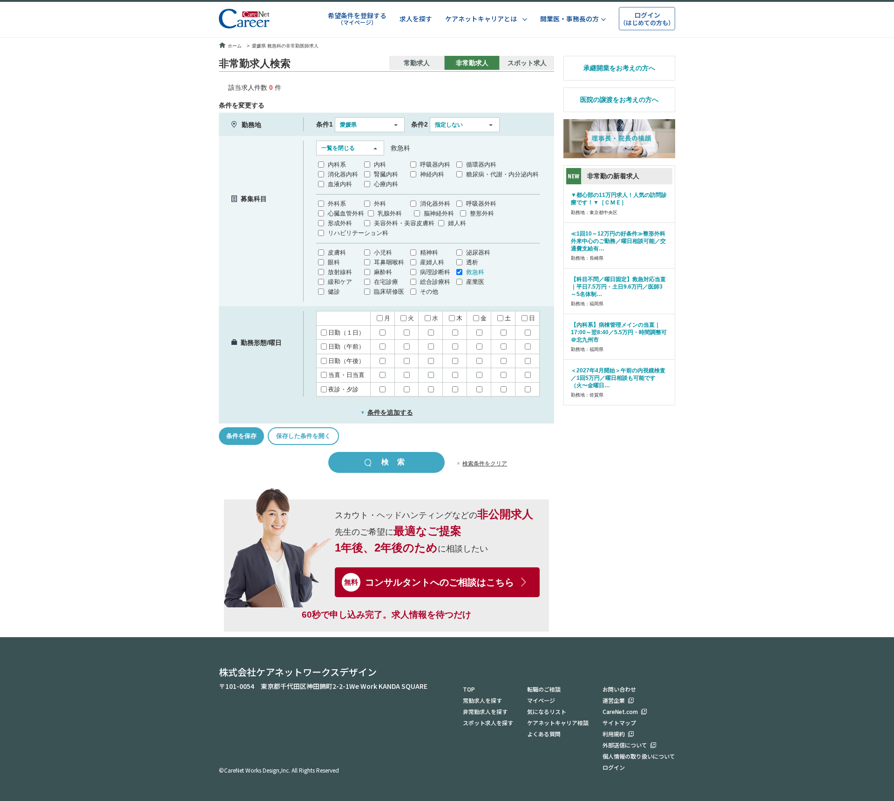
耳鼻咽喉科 (389, 262)
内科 (380, 164)
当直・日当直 (346, 374)
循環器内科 (481, 164)
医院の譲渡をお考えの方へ (619, 99)
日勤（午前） (346, 346)
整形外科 (482, 213)
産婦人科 (432, 262)
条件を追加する (386, 412)
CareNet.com (620, 711)
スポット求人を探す (488, 723)
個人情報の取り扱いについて (639, 756)
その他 (429, 291)
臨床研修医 (389, 291)
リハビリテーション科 (358, 232)
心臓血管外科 (346, 213)
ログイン (614, 767)
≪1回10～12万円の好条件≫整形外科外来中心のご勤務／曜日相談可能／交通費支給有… (618, 241)
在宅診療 (386, 281)
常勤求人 (417, 63)
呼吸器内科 (435, 164)
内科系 (337, 164)
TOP (469, 689)
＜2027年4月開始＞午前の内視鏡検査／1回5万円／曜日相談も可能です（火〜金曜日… (618, 378)
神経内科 (432, 174)
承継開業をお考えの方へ (619, 68)
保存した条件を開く (303, 435)
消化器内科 (343, 174)
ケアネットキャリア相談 (558, 723)
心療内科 (386, 184)
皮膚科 (337, 252)
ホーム (235, 45)
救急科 (475, 272)
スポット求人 (527, 63)
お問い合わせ (619, 689)
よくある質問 (544, 734)
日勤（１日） (346, 332)
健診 (334, 291)
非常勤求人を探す (485, 711)
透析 (472, 262)
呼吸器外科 (481, 203)
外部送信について (625, 745)
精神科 (429, 252)
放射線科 (340, 272)
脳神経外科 (439, 213)
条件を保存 (241, 435)
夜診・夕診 (343, 389)
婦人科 (457, 223)
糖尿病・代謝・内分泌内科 (502, 174)
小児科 (383, 252)
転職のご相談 (544, 689)
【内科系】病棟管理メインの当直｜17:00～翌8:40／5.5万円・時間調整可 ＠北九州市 (619, 332)
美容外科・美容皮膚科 (404, 223)
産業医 (475, 281)
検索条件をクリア (484, 463)
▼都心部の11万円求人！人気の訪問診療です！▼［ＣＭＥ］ (619, 199)
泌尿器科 (478, 252)
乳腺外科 (390, 213)
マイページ (541, 700)
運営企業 (614, 700)
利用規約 (614, 734)
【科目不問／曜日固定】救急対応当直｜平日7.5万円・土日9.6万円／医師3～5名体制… (618, 286)
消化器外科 (435, 203)
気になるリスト (546, 711)
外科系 (337, 203)
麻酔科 (383, 272)
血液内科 (340, 184)
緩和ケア (340, 281)
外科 (380, 203)
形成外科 (340, 223)
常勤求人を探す (482, 700)
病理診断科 (435, 272)
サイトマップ (619, 723)
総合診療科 (435, 281)
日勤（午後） (346, 360)
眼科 (334, 262)
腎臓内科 (386, 174)
